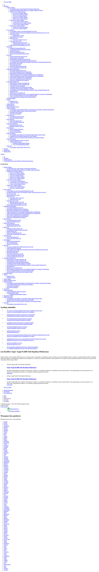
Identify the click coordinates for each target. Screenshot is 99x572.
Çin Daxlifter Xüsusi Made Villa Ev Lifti (20, 147)
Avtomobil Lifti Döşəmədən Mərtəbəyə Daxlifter (22, 88)
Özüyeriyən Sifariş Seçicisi (16, 118)
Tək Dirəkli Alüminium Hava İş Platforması (20, 72)
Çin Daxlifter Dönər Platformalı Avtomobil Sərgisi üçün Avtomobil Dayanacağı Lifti (30, 62)
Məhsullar (6, 6)
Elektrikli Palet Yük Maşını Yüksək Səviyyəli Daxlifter (23, 136)
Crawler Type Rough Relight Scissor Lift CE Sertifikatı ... (21, 312)
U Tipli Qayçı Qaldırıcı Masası (20, 21)
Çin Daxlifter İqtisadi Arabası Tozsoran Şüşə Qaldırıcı (23, 111)
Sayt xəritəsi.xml (8, 393)
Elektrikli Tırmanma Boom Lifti (17, 48)
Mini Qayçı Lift (14, 38)
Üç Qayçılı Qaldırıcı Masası (20, 16)
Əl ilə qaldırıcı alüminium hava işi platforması (21, 77)
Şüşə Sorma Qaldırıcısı (15, 113)
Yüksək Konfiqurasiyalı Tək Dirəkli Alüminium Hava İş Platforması (26, 74)
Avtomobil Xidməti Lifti (13, 81)
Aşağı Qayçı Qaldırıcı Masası (17, 20)
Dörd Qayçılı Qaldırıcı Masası (20, 17)
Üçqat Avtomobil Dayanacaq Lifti (18, 67)
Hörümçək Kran (11, 105)
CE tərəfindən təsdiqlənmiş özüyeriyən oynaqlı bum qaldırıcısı (22, 348)
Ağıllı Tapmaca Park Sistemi (17, 58)
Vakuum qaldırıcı (11, 108)
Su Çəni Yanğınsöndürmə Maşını (21, 144)
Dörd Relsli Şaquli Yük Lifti (17, 126)
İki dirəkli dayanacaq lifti (16, 63)
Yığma (8, 99)
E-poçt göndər (4, 406)
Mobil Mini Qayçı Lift (18, 35)
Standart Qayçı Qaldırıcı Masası (17, 11)
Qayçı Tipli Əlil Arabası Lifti (17, 122)
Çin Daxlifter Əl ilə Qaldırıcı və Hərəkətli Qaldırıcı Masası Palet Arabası (27, 134)
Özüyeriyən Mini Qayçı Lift (20, 39)
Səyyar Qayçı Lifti (14, 34)
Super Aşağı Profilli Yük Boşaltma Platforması (21, 367)
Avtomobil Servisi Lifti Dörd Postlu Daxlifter (21, 87)
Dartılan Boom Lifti (15, 51)
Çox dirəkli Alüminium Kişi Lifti (18, 70)
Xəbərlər (6, 148)
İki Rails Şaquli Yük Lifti (16, 125)
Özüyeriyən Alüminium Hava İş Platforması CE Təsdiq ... (21, 336)
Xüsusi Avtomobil (11, 139)
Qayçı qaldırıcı (10, 30)
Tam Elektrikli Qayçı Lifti (16, 37)
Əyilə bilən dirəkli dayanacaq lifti (18, 66)
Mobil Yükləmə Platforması (16, 129)
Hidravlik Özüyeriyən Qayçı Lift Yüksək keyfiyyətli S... (20, 340)
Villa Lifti (9, 146)
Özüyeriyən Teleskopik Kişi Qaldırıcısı (19, 80)
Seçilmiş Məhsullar (8, 390)
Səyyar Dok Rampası (15, 130)
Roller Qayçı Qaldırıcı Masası (20, 18)
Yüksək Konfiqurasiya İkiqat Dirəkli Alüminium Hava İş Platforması (26, 76)
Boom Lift (9, 46)
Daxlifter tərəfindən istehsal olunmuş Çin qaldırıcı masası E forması (26, 10)
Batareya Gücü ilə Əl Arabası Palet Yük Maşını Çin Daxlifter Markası (27, 137)
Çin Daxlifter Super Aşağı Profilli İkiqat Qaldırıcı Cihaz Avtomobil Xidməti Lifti (29, 90)
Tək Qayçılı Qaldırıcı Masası (20, 13)
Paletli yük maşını (14, 102)
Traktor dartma (10, 104)
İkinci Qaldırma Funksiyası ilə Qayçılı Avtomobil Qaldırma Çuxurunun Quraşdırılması (31, 94)
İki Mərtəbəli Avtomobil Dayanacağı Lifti (20, 59)
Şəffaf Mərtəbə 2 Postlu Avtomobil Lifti (19, 84)
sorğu (8, 373)
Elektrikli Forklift (11, 98)
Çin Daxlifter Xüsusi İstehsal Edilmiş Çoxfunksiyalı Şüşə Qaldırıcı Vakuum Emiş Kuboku (32, 109)
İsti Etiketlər (7, 391)
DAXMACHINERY (14, 411)
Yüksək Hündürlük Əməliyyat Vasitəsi (19, 140)
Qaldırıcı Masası (11, 7)
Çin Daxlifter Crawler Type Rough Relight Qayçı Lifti (23, 31)
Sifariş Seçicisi (10, 115)
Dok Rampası (10, 127)
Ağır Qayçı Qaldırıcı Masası (20, 28)
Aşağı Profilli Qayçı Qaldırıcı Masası (22, 23)
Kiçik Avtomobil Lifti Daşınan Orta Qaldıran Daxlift (23, 97)
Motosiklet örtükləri (8, 295)
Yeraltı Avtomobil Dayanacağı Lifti (18, 56)
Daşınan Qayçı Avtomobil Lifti (17, 92)
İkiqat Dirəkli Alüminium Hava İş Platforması (21, 73)
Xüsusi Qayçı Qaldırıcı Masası (17, 25)
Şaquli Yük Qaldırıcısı (12, 123)
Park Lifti (9, 55)
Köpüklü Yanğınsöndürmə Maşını (21, 143)
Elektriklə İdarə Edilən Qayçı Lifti (21, 44)
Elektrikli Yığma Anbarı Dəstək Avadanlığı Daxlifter (19, 324)
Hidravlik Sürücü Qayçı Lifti (20, 42)
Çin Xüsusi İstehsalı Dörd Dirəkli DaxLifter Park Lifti (23, 60)
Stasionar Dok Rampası (15, 132)
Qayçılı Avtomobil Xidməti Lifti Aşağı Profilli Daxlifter (23, 95)
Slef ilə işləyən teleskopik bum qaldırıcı (19, 53)
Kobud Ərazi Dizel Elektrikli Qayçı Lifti (20, 45)
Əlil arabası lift (10, 119)
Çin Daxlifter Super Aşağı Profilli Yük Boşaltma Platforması (24, 9)
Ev (4, 4)
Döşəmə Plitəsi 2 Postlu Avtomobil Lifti (19, 83)
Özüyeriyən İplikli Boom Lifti (17, 52)
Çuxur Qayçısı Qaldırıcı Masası (20, 24)
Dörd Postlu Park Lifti (15, 65)
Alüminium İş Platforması (13, 69)
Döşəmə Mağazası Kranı (13, 106)
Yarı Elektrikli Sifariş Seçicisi (17, 116)
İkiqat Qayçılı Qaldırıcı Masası (20, 14)
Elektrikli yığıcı (13, 101)
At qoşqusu (6, 288)
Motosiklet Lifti (13, 91)
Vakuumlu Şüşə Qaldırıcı (16, 112)
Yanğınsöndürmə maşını (16, 141)
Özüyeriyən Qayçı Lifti (15, 41)
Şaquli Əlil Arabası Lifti (16, 120)
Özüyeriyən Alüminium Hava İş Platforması (20, 79)
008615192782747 (14, 409)
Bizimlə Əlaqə (7, 151)
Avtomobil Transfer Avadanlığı (17, 86)
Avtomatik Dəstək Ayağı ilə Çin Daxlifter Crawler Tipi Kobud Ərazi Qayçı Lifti (29, 32)
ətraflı (11, 373)
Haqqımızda (7, 150)
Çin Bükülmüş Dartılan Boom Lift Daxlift (20, 49)
